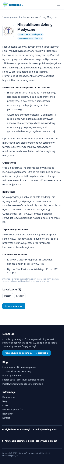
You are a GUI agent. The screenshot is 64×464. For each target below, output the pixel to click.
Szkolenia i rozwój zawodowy (16, 371)
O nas (5, 405)
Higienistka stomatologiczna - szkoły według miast (31, 429)
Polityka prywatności (12, 409)
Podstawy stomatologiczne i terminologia (22, 383)
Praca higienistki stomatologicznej (19, 367)
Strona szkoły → (13, 306)
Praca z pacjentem (11, 375)
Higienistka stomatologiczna (30, 34)
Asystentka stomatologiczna (30, 38)
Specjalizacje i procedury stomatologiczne (23, 379)
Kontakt (6, 417)
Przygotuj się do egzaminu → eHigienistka (26, 352)
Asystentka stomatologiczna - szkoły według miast (31, 440)
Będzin (7, 295)
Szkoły (22, 17)
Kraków (20, 295)
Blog (4, 401)
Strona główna (9, 17)
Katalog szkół (8, 397)
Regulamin (7, 413)
